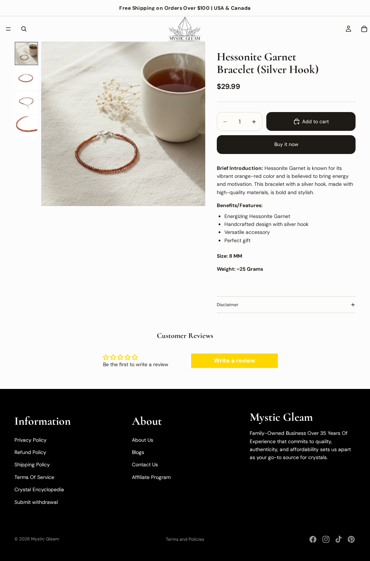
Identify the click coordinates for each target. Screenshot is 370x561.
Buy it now (286, 144)
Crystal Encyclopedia (39, 489)
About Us (142, 440)
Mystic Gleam (45, 539)
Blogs (138, 452)
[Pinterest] (351, 539)
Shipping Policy (32, 464)
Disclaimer (227, 305)
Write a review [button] (234, 360)
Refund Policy (30, 452)
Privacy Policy (30, 440)
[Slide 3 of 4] (26, 103)
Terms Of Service (34, 477)
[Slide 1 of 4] (26, 53)
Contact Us (145, 464)
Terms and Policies (185, 539)
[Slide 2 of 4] (26, 78)
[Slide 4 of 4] (26, 127)
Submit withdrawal (36, 502)
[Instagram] (326, 539)
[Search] (24, 29)
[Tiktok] (338, 539)
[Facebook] (313, 539)
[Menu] (8, 29)
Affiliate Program (151, 477)
